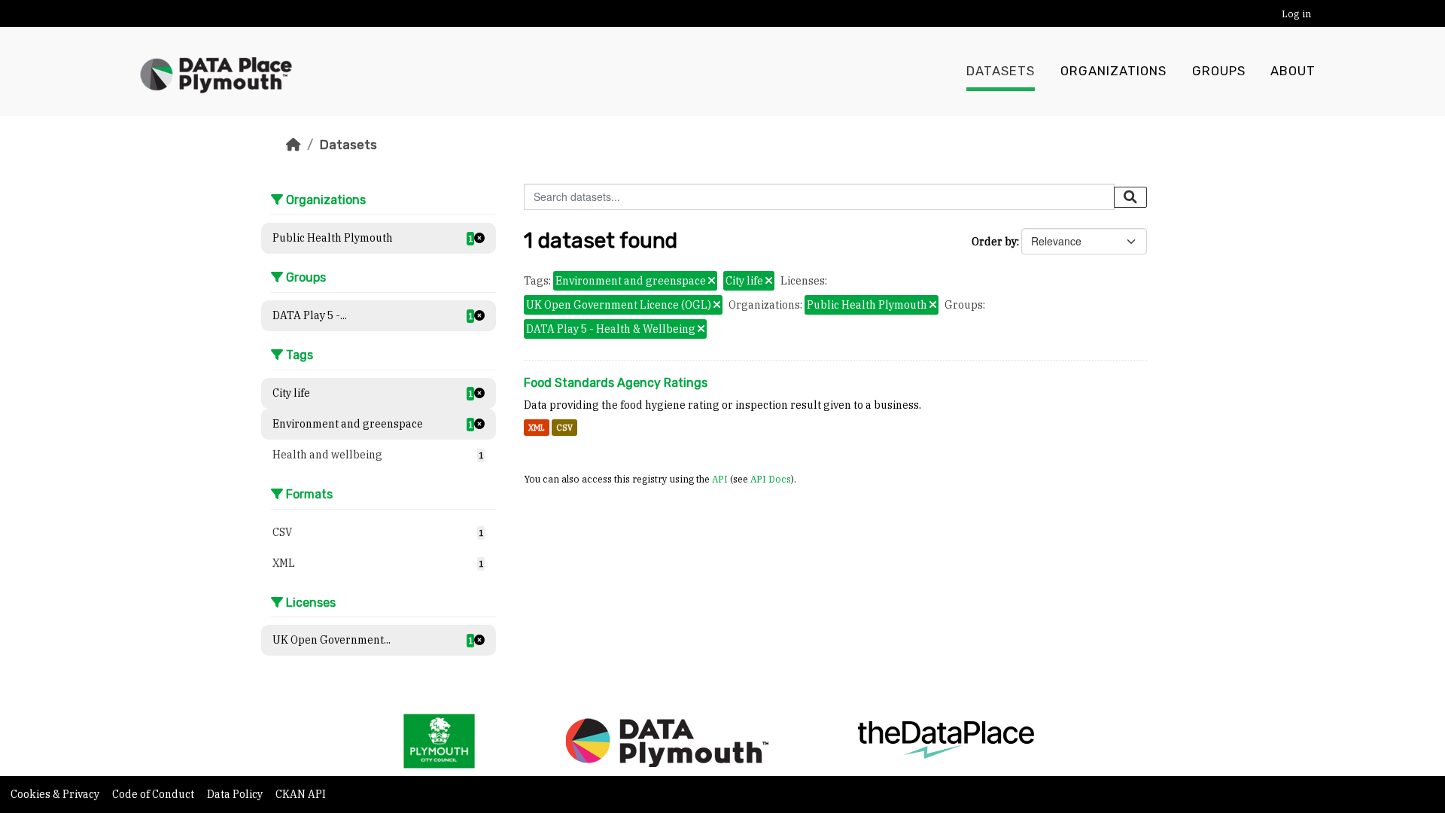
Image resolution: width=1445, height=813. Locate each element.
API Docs (770, 479)
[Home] (293, 144)
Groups (1219, 71)
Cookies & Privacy (56, 794)
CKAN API (300, 794)
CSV (564, 427)
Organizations (1113, 71)
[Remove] (711, 281)
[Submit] (1130, 197)
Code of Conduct (154, 794)
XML (536, 427)
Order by (994, 241)
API (720, 479)
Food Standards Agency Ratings (615, 383)
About (1293, 71)
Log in (1296, 14)
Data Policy (236, 794)
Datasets (1000, 71)
